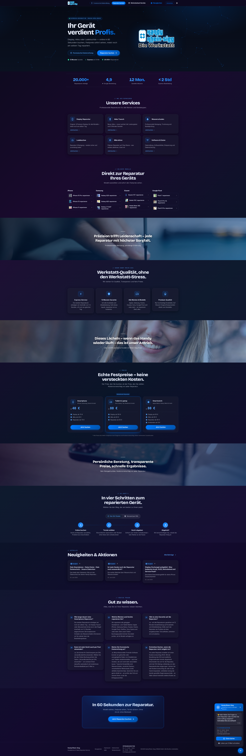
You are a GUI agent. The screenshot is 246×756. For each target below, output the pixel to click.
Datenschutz (115, 748)
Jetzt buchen (85, 427)
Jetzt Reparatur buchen (121, 719)
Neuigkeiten (157, 3)
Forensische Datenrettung (101, 3)
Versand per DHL (132, 516)
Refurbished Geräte (138, 3)
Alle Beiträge (169, 555)
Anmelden (170, 3)
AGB (105, 750)
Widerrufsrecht (116, 750)
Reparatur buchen (118, 3)
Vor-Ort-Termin (115, 516)
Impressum (107, 748)
